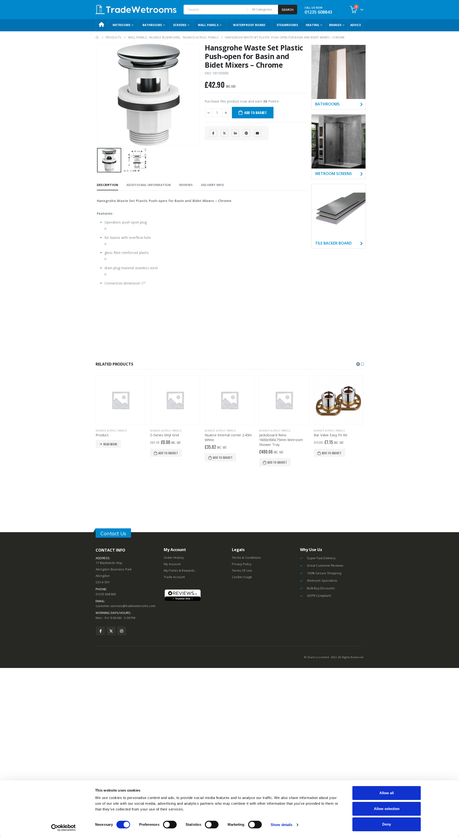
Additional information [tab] (148, 185)
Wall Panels (208, 25)
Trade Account (174, 577)
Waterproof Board (249, 25)
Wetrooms (122, 25)
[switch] (170, 824)
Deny (386, 824)
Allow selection (386, 809)
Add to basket (255, 112)
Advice (355, 25)
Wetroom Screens (333, 173)
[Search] (287, 9)
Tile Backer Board (333, 243)
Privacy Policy (241, 564)
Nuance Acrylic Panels (111, 430)
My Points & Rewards (179, 571)
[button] (358, 364)
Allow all (386, 793)
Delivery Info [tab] (212, 185)
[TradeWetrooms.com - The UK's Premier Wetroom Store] (136, 9)
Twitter (224, 133)
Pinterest (246, 133)
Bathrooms (152, 25)
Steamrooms (287, 25)
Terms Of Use (242, 571)
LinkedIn (235, 133)
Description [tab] (107, 185)
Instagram (121, 630)
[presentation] (98, 94)
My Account (172, 564)
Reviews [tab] (186, 185)
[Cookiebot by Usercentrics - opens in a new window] (63, 827)
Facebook (213, 133)
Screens (179, 25)
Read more (110, 444)
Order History (174, 558)
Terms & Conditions (246, 558)
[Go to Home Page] (97, 37)
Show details (281, 825)
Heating (312, 25)
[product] (120, 400)
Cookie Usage (242, 577)
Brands (335, 25)
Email (257, 133)
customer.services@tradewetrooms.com (125, 606)
